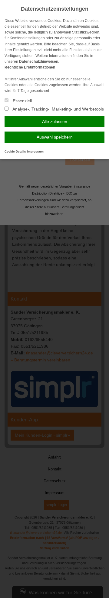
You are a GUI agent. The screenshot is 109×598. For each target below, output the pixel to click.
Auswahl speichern (55, 137)
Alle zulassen (54, 121)
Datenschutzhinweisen (38, 61)
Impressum (35, 151)
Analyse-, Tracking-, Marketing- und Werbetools (58, 109)
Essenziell (22, 100)
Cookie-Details (15, 151)
